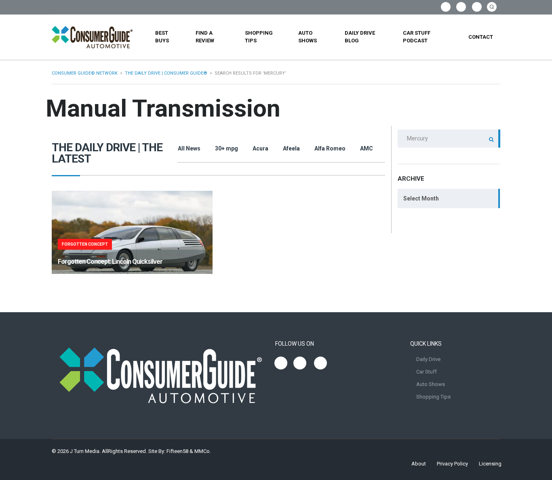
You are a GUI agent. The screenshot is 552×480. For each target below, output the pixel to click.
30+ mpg (226, 148)
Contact (480, 37)
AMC (366, 148)
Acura (260, 148)
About (418, 464)
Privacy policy (452, 464)
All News (189, 148)
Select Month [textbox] (421, 198)
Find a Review (205, 37)
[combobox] (449, 198)
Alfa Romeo (330, 148)
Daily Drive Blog (360, 37)
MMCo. (202, 451)
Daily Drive (428, 359)
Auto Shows (307, 37)
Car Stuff (426, 372)
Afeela (291, 148)
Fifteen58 (177, 451)
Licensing (490, 464)
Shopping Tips (259, 37)
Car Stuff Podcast (416, 37)
